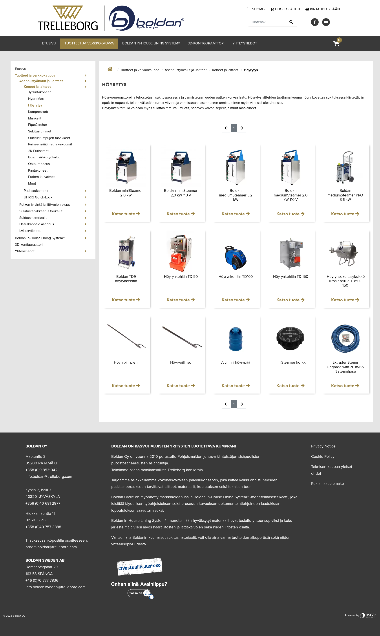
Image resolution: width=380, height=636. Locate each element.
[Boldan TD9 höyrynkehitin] (126, 252)
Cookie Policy (322, 456)
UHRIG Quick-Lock (38, 197)
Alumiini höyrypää (235, 362)
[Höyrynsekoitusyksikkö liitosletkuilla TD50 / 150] (345, 252)
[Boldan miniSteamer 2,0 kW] (126, 167)
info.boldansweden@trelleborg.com (56, 587)
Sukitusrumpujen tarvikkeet (49, 138)
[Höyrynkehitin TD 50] (181, 252)
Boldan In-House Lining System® (151, 43)
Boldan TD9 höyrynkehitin (126, 278)
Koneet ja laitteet (37, 86)
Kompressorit (38, 112)
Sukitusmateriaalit (33, 218)
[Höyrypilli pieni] (126, 338)
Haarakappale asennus (36, 224)
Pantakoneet (38, 170)
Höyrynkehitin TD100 (236, 276)
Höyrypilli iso (180, 362)
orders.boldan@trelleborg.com (51, 547)
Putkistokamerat (36, 191)
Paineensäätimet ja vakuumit (50, 144)
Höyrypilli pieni (126, 362)
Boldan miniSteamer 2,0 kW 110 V (180, 192)
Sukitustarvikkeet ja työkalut (40, 211)
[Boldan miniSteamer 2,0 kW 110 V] (181, 167)
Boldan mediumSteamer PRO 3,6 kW (345, 195)
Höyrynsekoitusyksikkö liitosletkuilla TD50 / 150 (346, 281)
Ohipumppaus (39, 164)
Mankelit (34, 118)
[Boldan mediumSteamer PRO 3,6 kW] (345, 167)
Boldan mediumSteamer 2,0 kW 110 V (290, 195)
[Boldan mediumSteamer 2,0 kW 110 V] (290, 167)
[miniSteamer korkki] (290, 338)
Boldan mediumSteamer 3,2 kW (235, 195)
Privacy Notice (323, 446)
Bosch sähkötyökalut (44, 157)
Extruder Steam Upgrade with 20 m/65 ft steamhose (345, 367)
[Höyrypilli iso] (181, 338)
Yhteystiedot (244, 43)
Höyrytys (35, 105)
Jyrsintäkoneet (39, 92)
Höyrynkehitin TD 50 (181, 276)
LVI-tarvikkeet (29, 231)
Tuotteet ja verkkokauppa (89, 43)
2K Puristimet (38, 151)
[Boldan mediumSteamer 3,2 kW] (236, 167)
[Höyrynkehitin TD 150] (290, 252)
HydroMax (36, 99)
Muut (32, 183)
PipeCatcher (37, 125)
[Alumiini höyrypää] (236, 338)
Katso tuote (124, 214)
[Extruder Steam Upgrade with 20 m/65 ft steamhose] (345, 338)
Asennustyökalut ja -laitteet (41, 81)
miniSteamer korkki (290, 362)
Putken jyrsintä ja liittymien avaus (44, 204)
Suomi (257, 9)
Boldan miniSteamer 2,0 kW (126, 192)
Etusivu (49, 43)
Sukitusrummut (39, 131)
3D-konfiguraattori (206, 43)
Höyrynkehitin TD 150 (290, 276)
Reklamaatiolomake (327, 483)
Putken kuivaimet (41, 177)
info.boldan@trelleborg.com (49, 476)
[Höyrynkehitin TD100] (236, 252)
